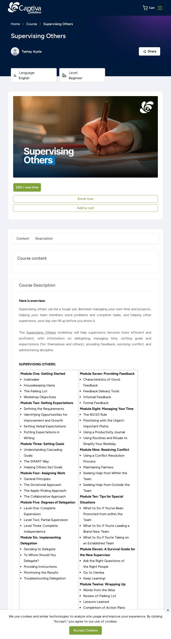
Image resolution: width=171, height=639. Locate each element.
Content (22, 238)
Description (44, 238)
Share (152, 51)
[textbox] (85, 457)
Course (31, 24)
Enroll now (85, 199)
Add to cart (85, 208)
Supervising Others (58, 24)
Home (15, 24)
